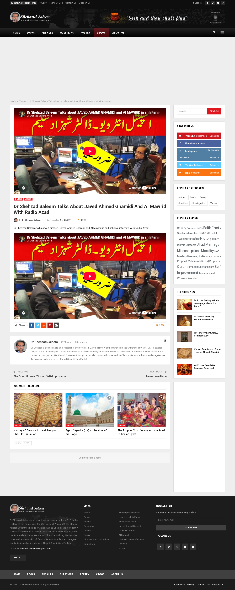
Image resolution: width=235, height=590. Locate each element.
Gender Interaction (187, 233)
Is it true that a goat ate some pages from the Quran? (206, 303)
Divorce (191, 228)
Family (216, 228)
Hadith (214, 233)
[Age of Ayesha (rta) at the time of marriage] (90, 410)
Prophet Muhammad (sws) (193, 261)
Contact (18, 557)
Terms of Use (56, 3)
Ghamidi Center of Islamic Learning (131, 541)
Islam (215, 238)
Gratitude (204, 233)
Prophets (214, 261)
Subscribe (191, 527)
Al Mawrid (124, 535)
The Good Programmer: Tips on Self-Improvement (40, 376)
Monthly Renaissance (129, 512)
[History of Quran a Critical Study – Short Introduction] (38, 410)
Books (31, 32)
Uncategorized (199, 203)
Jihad (201, 245)
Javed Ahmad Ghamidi (130, 526)
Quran (181, 267)
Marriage (212, 244)
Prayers (216, 256)
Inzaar (122, 548)
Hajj (179, 239)
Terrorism (204, 273)
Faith (207, 228)
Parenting (192, 256)
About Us (118, 32)
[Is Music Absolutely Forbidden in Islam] (184, 320)
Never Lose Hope (156, 376)
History (206, 238)
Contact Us (70, 3)
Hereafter (193, 238)
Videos (101, 32)
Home (16, 32)
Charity (181, 228)
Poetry (85, 32)
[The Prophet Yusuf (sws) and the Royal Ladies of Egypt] (142, 410)
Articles (47, 32)
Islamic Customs (186, 244)
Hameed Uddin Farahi (129, 517)
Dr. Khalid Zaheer (127, 530)
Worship (193, 278)
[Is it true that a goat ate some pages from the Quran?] (184, 304)
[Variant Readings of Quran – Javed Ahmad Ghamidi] (184, 353)
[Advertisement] (117, 68)
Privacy (43, 3)
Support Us (84, 3)
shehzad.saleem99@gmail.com (35, 548)
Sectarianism (206, 266)
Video (19, 199)
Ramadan (192, 266)
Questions (67, 32)
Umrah (212, 273)
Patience (204, 256)
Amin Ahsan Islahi (127, 521)
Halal (184, 238)
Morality (207, 251)
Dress (199, 228)
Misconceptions (188, 251)
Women (182, 278)
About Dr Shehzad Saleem (97, 539)
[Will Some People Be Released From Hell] (184, 369)
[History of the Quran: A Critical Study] (184, 336)
